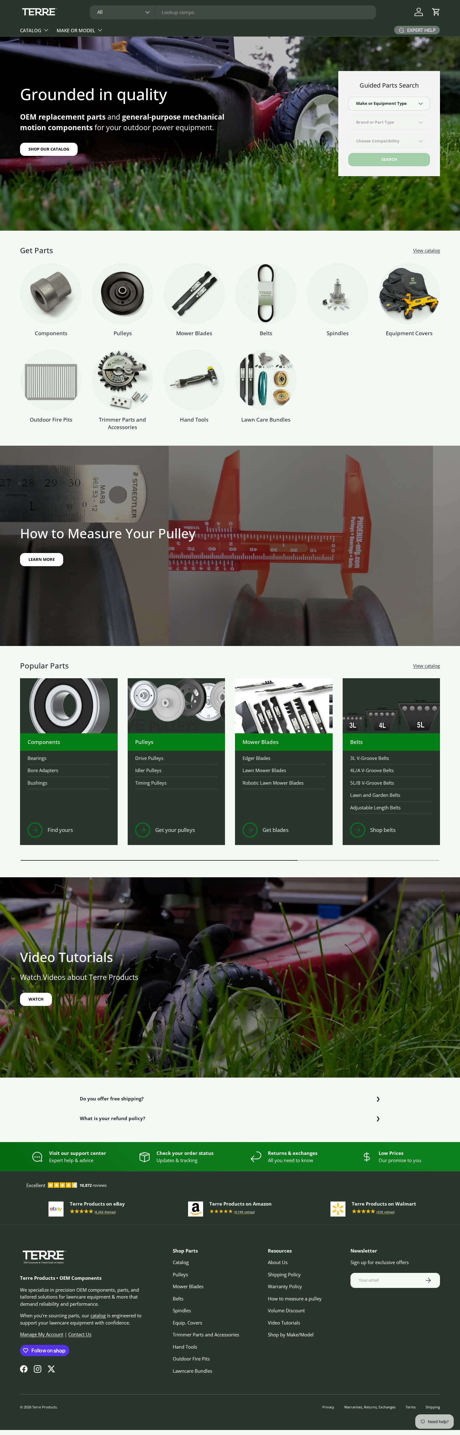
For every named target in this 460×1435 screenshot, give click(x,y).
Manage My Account (41, 1334)
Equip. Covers (187, 1323)
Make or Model (76, 30)
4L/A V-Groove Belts (372, 770)
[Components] (50, 293)
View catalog (426, 250)
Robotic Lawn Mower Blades (273, 783)
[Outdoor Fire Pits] (50, 380)
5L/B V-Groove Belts (372, 783)
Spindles (338, 333)
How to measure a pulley (295, 1298)
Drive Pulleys (149, 758)
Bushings (37, 783)
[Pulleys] (122, 293)
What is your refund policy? (112, 1118)
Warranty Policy (285, 1286)
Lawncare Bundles (192, 1371)
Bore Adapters (43, 770)
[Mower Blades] (194, 293)
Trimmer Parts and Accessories (122, 423)
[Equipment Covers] (409, 293)
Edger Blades (256, 758)
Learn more (41, 559)
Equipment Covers (409, 333)
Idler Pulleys (148, 770)
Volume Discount (286, 1310)
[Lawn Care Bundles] (265, 380)
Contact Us (79, 1334)
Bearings (37, 758)
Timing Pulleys (150, 783)
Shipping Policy (284, 1274)
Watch (35, 999)
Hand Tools (194, 419)
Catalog (30, 30)
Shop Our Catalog (48, 149)
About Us (278, 1262)
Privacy (328, 1407)
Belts (266, 333)
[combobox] (233, 12)
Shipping (433, 1407)
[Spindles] (337, 293)
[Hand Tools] (194, 380)
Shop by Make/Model (291, 1334)
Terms (411, 1407)
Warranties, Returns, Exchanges (370, 1407)
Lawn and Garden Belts (375, 795)
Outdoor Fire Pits (51, 419)
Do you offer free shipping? (112, 1098)
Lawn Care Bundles (265, 419)
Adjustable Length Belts (375, 807)
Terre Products (44, 1407)
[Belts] (265, 293)
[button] (436, 12)
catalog (98, 1315)
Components (51, 333)
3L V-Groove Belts (369, 758)
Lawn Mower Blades (264, 770)
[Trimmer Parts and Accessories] (122, 380)
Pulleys (123, 333)
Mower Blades (194, 333)
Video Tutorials (284, 1323)
